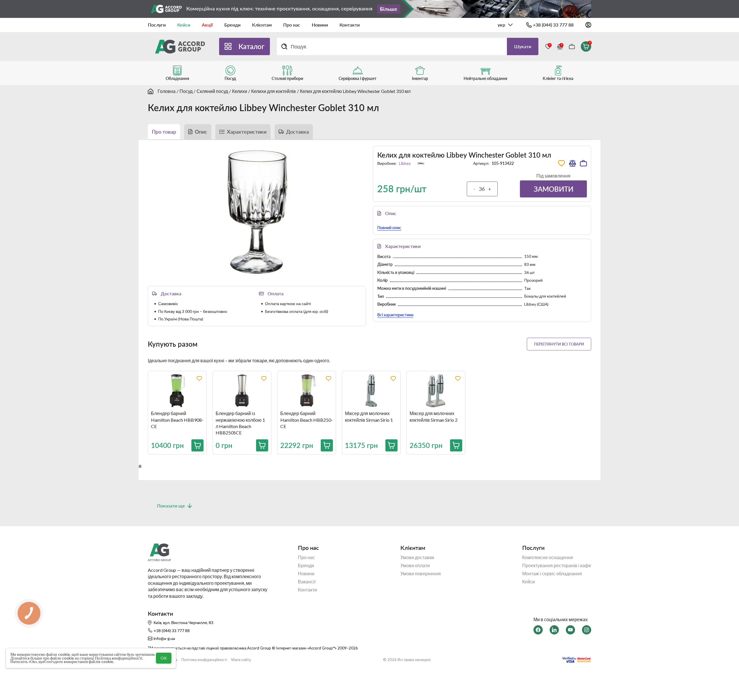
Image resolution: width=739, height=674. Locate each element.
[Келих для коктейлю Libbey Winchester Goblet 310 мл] (257, 212)
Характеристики (246, 131)
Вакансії (307, 581)
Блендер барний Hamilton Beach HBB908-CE (177, 419)
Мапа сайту (241, 660)
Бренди (232, 24)
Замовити (553, 189)
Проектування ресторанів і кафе (556, 565)
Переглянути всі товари (559, 344)
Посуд (186, 91)
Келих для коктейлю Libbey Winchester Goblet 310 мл (355, 91)
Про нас (291, 24)
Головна (167, 91)
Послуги (157, 24)
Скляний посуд (212, 91)
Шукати (522, 46)
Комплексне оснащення (547, 557)
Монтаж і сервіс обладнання (552, 573)
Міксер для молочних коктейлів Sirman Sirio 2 (434, 416)
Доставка (297, 131)
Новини (320, 24)
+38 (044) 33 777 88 (553, 24)
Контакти (349, 24)
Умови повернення (420, 573)
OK (164, 658)
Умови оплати (415, 565)
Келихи (239, 91)
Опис (201, 131)
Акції (207, 24)
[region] (374, 417)
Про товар (164, 131)
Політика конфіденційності (204, 660)
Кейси (183, 24)
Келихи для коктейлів (273, 91)
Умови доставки (417, 557)
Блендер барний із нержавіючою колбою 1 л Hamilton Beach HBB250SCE (240, 422)
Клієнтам (262, 24)
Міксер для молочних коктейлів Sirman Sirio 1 (369, 416)
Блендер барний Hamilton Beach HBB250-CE (306, 419)
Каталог (251, 46)
